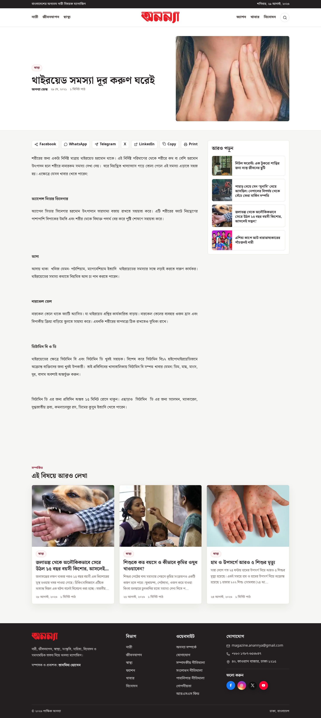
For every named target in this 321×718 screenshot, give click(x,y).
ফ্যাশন (241, 17)
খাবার (254, 17)
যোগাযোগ (183, 655)
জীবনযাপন (51, 17)
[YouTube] (263, 685)
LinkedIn (147, 144)
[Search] (284, 17)
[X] (252, 685)
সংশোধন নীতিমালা (189, 670)
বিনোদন (270, 17)
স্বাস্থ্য (67, 17)
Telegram (108, 144)
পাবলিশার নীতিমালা (190, 678)
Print (193, 144)
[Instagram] (241, 685)
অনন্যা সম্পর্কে (186, 647)
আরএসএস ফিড (187, 694)
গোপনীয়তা (183, 686)
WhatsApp (78, 144)
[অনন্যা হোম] (160, 17)
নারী (35, 17)
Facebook (48, 144)
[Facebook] (230, 685)
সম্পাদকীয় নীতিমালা (190, 663)
